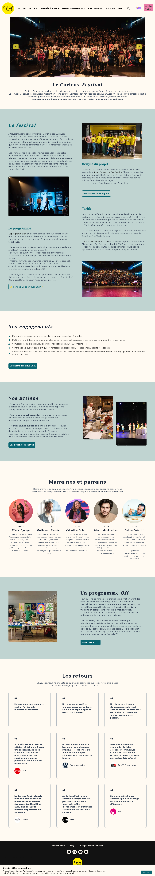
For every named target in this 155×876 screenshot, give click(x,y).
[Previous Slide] (16, 46)
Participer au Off (90, 642)
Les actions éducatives (22, 445)
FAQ (72, 846)
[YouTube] (80, 852)
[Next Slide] (139, 46)
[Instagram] (74, 852)
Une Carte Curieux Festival (95, 241)
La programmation (17, 234)
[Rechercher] (128, 8)
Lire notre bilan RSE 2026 (23, 366)
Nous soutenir (113, 8)
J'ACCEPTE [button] (146, 872)
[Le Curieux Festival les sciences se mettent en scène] (8, 8)
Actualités (24, 8)
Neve (4, 857)
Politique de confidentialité (91, 846)
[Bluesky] (86, 852)
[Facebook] (69, 852)
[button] (84, 8)
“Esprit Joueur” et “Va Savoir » (107, 172)
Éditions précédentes (46, 8)
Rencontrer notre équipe (96, 193)
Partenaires (95, 8)
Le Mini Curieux (148, 7)
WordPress (27, 857)
